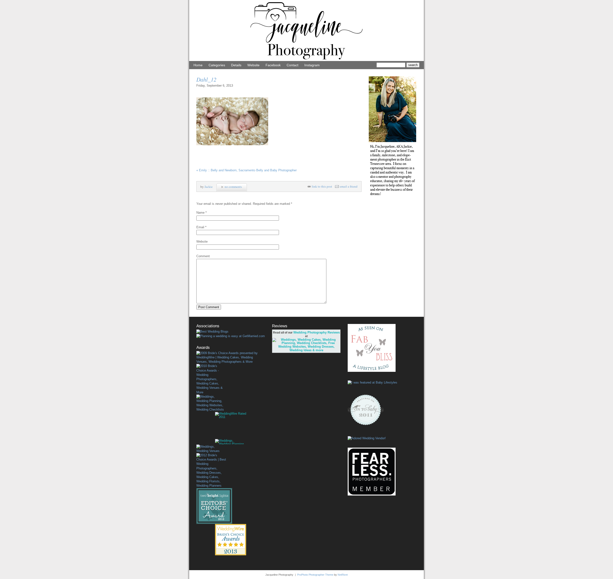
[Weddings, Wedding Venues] (211, 449)
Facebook (273, 65)
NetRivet (343, 574)
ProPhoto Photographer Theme (315, 574)
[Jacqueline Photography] (306, 60)
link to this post (322, 186)
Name (200, 212)
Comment (203, 256)
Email (200, 227)
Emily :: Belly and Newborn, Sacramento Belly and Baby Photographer (246, 170)
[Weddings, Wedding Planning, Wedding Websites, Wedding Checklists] (211, 403)
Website (253, 65)
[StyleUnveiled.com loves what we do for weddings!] (367, 438)
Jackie (208, 186)
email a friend (349, 186)
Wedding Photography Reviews (316, 332)
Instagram (312, 65)
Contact (292, 65)
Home (198, 65)
